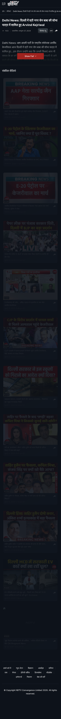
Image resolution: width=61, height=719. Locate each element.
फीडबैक (49, 672)
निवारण (29, 677)
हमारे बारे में (7, 668)
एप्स (6, 672)
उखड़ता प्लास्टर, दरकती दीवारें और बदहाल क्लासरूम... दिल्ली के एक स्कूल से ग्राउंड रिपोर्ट (26, 400)
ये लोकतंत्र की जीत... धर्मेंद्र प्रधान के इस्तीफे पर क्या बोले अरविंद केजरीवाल (24, 303)
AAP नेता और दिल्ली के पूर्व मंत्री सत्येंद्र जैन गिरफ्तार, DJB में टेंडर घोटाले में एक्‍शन (26, 112)
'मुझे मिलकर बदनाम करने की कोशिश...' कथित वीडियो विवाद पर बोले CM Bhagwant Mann (26, 642)
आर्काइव (41, 668)
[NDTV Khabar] (14, 3)
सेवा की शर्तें (41, 677)
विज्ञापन (30, 668)
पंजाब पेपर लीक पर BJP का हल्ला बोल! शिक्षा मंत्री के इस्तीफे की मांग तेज (27, 255)
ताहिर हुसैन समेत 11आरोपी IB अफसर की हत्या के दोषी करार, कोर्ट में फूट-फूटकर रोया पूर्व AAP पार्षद (25, 545)
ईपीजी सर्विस (25, 672)
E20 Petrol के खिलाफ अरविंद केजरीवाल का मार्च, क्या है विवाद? (27, 159)
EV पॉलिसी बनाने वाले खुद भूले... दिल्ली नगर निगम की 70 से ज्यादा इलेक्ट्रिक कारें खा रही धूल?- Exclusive (25, 593)
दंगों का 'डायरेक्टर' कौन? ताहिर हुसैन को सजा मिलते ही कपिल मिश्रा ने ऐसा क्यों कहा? (25, 448)
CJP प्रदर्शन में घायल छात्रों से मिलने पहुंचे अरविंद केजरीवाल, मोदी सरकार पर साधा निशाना (26, 352)
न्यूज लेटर (19, 668)
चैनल (14, 672)
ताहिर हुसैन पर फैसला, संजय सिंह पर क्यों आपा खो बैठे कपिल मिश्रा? (25, 497)
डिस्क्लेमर (38, 672)
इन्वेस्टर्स (19, 677)
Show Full (29, 56)
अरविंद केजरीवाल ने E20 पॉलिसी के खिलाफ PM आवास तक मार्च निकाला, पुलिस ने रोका (27, 207)
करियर (51, 668)
